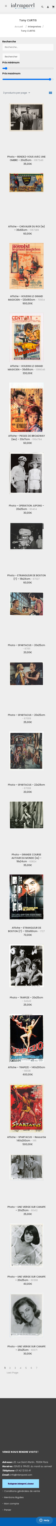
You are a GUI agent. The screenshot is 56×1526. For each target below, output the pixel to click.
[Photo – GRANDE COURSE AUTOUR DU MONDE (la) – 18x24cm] (26, 825)
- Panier (6, 1509)
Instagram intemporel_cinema (21, 1483)
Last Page (12, 1372)
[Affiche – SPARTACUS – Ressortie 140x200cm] (26, 1107)
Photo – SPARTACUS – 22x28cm (26, 786)
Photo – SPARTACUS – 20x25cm (26, 647)
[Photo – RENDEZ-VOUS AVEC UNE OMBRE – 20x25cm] (26, 127)
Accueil (19, 26)
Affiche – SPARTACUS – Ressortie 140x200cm (26, 1138)
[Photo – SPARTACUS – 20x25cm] (26, 615)
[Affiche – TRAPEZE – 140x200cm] (26, 1037)
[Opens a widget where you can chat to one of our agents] (44, 1520)
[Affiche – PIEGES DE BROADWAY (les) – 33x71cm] (26, 406)
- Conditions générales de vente (21, 1491)
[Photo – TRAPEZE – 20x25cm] (26, 968)
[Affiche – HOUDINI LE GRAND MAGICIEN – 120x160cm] (26, 266)
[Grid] (50, 92)
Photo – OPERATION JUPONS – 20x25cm (26, 507)
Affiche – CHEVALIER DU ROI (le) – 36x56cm (26, 228)
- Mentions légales (13, 1497)
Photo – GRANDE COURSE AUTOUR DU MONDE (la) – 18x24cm (27, 858)
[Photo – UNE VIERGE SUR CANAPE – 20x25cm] (26, 1177)
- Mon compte (10, 1503)
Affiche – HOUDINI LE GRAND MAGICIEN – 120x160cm (26, 298)
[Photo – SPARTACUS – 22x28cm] (26, 755)
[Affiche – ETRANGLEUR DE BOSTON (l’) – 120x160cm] (26, 898)
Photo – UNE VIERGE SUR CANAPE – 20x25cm (26, 1208)
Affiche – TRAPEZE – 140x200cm (26, 1069)
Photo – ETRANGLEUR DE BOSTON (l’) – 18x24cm (26, 577)
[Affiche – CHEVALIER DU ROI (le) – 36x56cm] (26, 196)
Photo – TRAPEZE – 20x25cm (26, 999)
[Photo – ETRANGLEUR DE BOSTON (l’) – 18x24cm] (26, 545)
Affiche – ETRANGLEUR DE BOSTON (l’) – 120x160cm (26, 929)
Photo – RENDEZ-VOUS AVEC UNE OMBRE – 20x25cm (26, 158)
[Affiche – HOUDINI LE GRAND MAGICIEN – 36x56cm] (26, 336)
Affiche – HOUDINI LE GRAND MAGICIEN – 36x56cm (26, 367)
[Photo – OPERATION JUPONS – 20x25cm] (26, 476)
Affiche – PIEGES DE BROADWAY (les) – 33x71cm (26, 437)
